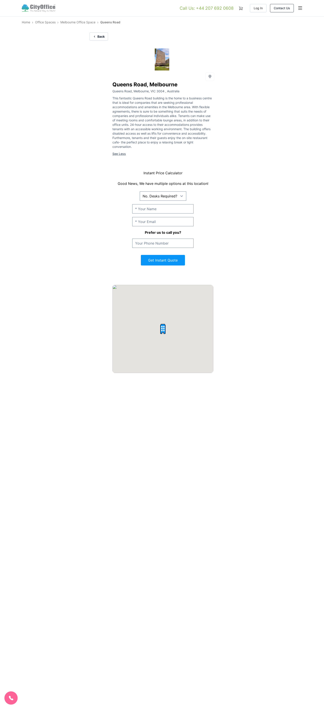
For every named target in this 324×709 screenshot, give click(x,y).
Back (101, 36)
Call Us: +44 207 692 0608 (207, 8)
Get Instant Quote (163, 260)
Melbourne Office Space (77, 22)
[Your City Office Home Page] (38, 8)
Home (26, 22)
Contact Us (282, 8)
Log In (258, 8)
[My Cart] (241, 7)
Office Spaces (45, 22)
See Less (119, 154)
